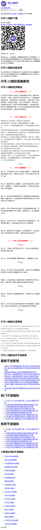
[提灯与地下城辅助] (12, 419)
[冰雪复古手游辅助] (12, 417)
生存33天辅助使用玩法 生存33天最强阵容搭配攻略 (22, 382)
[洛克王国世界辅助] (12, 411)
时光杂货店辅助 (23, 409)
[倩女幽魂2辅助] (11, 406)
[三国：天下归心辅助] (13, 400)
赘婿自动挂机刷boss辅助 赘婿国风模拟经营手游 (21, 372)
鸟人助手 (13, 14)
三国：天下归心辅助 (28, 400)
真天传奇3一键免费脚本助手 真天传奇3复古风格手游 (22, 374)
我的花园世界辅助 (25, 404)
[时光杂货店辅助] (12, 409)
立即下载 (35, 404)
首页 (2, 8)
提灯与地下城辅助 (25, 419)
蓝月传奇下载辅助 (25, 415)
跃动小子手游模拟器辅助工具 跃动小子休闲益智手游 (22, 366)
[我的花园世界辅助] (12, 404)
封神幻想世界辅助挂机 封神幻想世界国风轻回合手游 (22, 380)
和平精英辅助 (21, 413)
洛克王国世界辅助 (25, 411)
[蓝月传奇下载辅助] (12, 415)
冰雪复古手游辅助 (25, 417)
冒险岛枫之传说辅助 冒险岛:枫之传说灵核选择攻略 (22, 378)
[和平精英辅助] (11, 413)
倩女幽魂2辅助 (22, 406)
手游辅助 (20, 14)
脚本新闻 (7, 8)
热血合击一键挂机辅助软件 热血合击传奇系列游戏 (22, 376)
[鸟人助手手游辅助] (9, 6)
